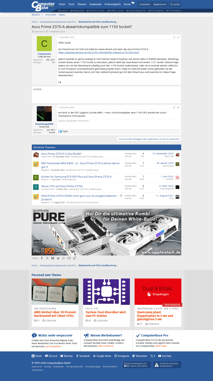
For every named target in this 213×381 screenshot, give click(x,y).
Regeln (62, 15)
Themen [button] (81, 4)
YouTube (166, 356)
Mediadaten (58, 366)
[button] (42, 14)
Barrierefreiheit (110, 366)
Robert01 (45, 179)
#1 (178, 37)
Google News (104, 356)
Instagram (123, 356)
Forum (127, 4)
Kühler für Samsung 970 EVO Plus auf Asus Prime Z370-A (76, 176)
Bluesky (68, 356)
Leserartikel (50, 15)
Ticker (61, 4)
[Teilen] (174, 37)
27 (38, 320)
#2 (178, 107)
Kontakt (47, 366)
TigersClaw (46, 156)
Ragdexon (45, 170)
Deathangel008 (167, 188)
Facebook (84, 356)
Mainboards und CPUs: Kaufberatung (87, 156)
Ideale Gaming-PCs (137, 10)
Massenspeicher (69, 179)
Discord (53, 356)
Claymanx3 (39, 31)
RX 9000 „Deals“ (116, 10)
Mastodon (141, 356)
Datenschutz (37, 370)
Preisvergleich (113, 4)
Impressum (37, 366)
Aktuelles (36, 15)
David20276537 (48, 189)
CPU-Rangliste (174, 10)
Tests (71, 4)
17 (141, 324)
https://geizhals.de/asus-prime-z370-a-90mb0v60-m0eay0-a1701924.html (98, 52)
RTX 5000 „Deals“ (96, 10)
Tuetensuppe (168, 165)
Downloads (95, 4)
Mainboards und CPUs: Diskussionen (82, 202)
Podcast (64, 10)
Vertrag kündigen (93, 366)
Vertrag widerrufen (74, 366)
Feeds (38, 356)
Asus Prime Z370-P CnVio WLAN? (61, 153)
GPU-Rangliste (157, 10)
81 (89, 320)
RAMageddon (78, 10)
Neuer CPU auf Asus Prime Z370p (62, 186)
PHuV (171, 198)
